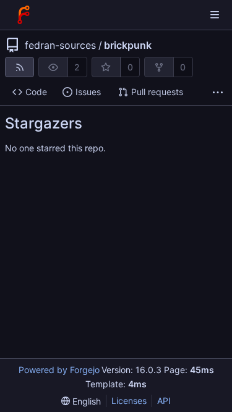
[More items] (217, 92)
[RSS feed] (19, 67)
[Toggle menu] (215, 15)
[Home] (23, 15)
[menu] (81, 401)
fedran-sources (60, 45)
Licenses (129, 400)
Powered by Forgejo (59, 369)
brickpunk (128, 45)
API (164, 400)
